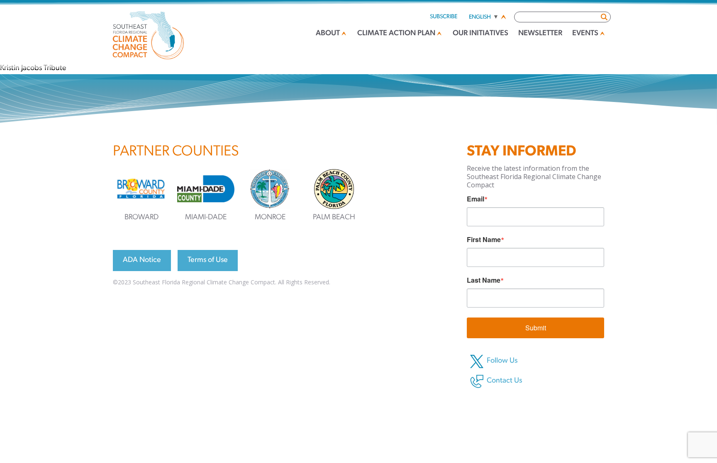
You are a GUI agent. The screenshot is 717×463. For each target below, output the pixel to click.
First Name (484, 239)
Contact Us (504, 381)
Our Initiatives (480, 33)
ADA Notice (142, 260)
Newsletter (540, 33)
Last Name (483, 280)
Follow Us (502, 361)
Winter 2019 (20, 57)
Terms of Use (208, 260)
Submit (535, 327)
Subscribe (443, 17)
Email (475, 199)
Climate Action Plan (396, 33)
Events (585, 33)
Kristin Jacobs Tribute (33, 68)
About (328, 33)
